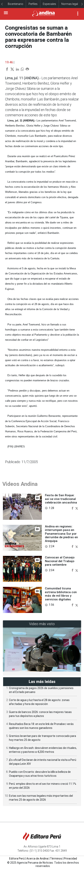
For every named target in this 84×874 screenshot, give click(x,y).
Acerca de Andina (37, 858)
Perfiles (33, 3)
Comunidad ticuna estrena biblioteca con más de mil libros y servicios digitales (61, 594)
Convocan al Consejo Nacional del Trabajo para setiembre (59, 561)
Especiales (49, 3)
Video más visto (42, 624)
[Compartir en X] (76, 508)
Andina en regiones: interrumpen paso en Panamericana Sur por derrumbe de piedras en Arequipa (61, 534)
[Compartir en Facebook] (73, 508)
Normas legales (71, 3)
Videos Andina (20, 484)
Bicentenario (15, 3)
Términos (56, 858)
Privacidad (70, 858)
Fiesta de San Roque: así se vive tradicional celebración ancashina (61, 498)
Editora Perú (17, 858)
